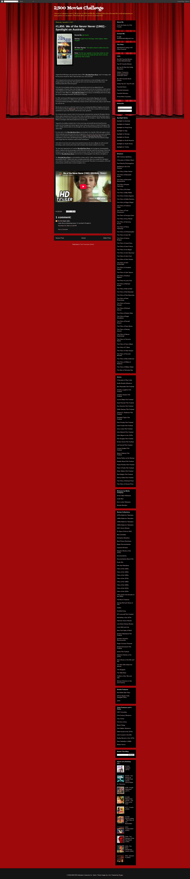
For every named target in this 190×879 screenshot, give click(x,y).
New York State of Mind (124, 630)
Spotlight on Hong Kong (124, 127)
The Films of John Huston (125, 259)
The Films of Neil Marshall (125, 292)
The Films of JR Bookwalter (125, 232)
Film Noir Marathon (123, 565)
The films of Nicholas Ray (125, 370)
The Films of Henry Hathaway (123, 227)
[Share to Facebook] (73, 211)
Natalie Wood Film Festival (125, 461)
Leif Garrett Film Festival (124, 445)
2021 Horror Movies (123, 528)
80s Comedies (121, 534)
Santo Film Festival (123, 651)
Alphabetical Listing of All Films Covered (124, 48)
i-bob (109, 875)
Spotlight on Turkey (123, 147)
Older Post (107, 238)
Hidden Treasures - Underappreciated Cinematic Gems (123, 73)
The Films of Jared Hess (124, 243)
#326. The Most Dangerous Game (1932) (129, 848)
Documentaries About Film (125, 559)
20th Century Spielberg (124, 157)
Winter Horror (121, 744)
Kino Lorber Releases (124, 502)
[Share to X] (71, 211)
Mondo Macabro (122, 505)
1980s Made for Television (125, 518)
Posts (121, 107)
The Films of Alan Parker (124, 171)
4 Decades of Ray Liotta (124, 380)
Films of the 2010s (123, 588)
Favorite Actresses (123, 90)
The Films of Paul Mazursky (125, 295)
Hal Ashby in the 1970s (124, 617)
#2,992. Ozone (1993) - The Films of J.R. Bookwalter (129, 820)
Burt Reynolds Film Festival (125, 386)
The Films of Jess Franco (125, 246)
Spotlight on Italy (122, 131)
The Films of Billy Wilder (124, 192)
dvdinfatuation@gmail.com (125, 38)
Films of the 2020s (123, 591)
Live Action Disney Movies (125, 624)
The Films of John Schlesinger (122, 263)
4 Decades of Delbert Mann (125, 160)
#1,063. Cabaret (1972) (127, 767)
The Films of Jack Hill (123, 235)
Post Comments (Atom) (87, 244)
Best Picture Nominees (124, 541)
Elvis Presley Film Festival (125, 422)
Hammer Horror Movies (124, 620)
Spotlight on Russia (123, 137)
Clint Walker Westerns (124, 728)
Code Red (120, 499)
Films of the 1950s (123, 572)
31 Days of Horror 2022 (124, 531)
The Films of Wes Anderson (125, 359)
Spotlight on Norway (123, 134)
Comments (123, 111)
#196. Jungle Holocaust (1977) (129, 789)
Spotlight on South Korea (125, 143)
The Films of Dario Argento (125, 196)
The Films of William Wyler (125, 367)
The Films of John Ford (124, 256)
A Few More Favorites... (124, 96)
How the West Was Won (95, 136)
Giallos (119, 607)
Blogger (121, 875)
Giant (84, 136)
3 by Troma (120, 718)
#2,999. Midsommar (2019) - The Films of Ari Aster (129, 800)
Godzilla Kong (121, 611)
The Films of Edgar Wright (125, 202)
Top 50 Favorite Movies (124, 64)
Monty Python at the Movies (125, 458)
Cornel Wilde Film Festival (125, 399)
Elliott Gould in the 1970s (125, 731)
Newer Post (60, 238)
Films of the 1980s (123, 581)
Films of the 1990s (123, 585)
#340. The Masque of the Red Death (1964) (129, 839)
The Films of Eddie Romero (125, 199)
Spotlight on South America (125, 140)
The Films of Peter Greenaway (123, 299)
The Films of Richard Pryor (125, 481)
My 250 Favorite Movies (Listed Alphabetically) (124, 60)
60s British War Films (123, 692)
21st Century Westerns (124, 715)
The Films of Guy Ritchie (124, 219)
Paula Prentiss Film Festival (125, 464)
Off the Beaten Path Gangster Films (123, 696)
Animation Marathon (123, 538)
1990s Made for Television (125, 521)
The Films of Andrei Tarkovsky (123, 185)
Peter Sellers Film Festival (125, 471)
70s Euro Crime (122, 722)
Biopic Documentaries (124, 544)
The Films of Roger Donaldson (123, 317)
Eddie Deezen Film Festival (125, 409)
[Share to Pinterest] (75, 211)
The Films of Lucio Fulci (124, 280)
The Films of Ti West (123, 347)
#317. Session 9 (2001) (129, 856)
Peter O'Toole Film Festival (125, 468)
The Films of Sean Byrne (125, 326)
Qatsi (118, 700)
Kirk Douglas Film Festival (125, 438)
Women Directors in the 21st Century (124, 681)
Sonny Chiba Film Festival (125, 477)
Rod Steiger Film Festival (125, 474)
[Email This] (67, 211)
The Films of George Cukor (125, 215)
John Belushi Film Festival (125, 432)
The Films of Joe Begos (124, 249)
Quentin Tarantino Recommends (122, 639)
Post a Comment (63, 229)
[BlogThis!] (69, 211)
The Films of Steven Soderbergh (123, 335)
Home (83, 238)
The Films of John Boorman (125, 253)
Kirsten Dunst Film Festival (125, 442)
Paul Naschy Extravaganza (125, 163)
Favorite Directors (122, 93)
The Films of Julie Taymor (125, 272)
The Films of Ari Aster (123, 189)
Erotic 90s (120, 562)
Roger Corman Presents (124, 643)
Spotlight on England (123, 124)
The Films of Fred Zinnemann (122, 211)
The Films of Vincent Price (125, 484)
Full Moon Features (123, 599)
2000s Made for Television (125, 525)
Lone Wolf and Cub (123, 627)
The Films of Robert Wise (125, 313)
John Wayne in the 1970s (125, 435)
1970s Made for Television (125, 515)
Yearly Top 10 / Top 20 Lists (125, 83)
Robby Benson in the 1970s (125, 738)
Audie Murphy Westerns (124, 383)
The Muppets (121, 669)
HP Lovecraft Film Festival (125, 614)
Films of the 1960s (123, 575)
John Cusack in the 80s (124, 735)
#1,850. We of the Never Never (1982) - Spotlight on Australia (81, 28)
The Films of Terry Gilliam (125, 344)
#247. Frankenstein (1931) (129, 828)
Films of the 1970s (123, 578)
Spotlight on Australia (123, 121)
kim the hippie (62, 221)
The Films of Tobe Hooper (125, 350)
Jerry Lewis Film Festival (124, 429)
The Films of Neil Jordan (124, 289)
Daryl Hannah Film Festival (125, 403)
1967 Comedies (122, 712)
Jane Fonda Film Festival (125, 425)
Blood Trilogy (121, 725)
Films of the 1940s (123, 569)
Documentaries (121, 556)
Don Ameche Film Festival (125, 406)
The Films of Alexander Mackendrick (124, 180)
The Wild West (121, 673)
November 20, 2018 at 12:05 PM (67, 225)
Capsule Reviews (122, 547)
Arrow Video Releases (124, 495)
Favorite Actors (121, 87)
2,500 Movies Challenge (79, 8)
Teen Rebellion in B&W (124, 741)
